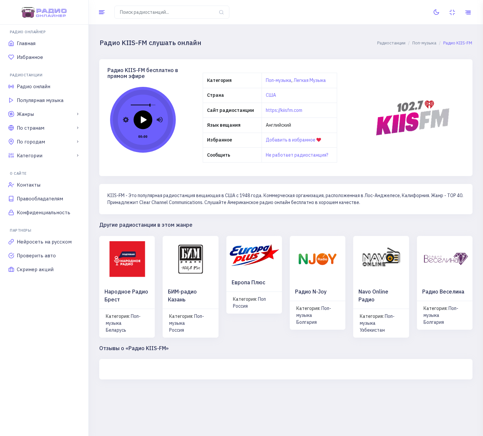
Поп (262, 299)
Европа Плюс (248, 282)
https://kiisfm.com (284, 110)
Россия (176, 330)
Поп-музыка (278, 80)
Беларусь (116, 330)
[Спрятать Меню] (101, 12)
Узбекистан (372, 330)
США (271, 95)
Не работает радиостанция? (297, 155)
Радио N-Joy (311, 291)
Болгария (306, 322)
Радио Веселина (443, 291)
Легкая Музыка (309, 80)
